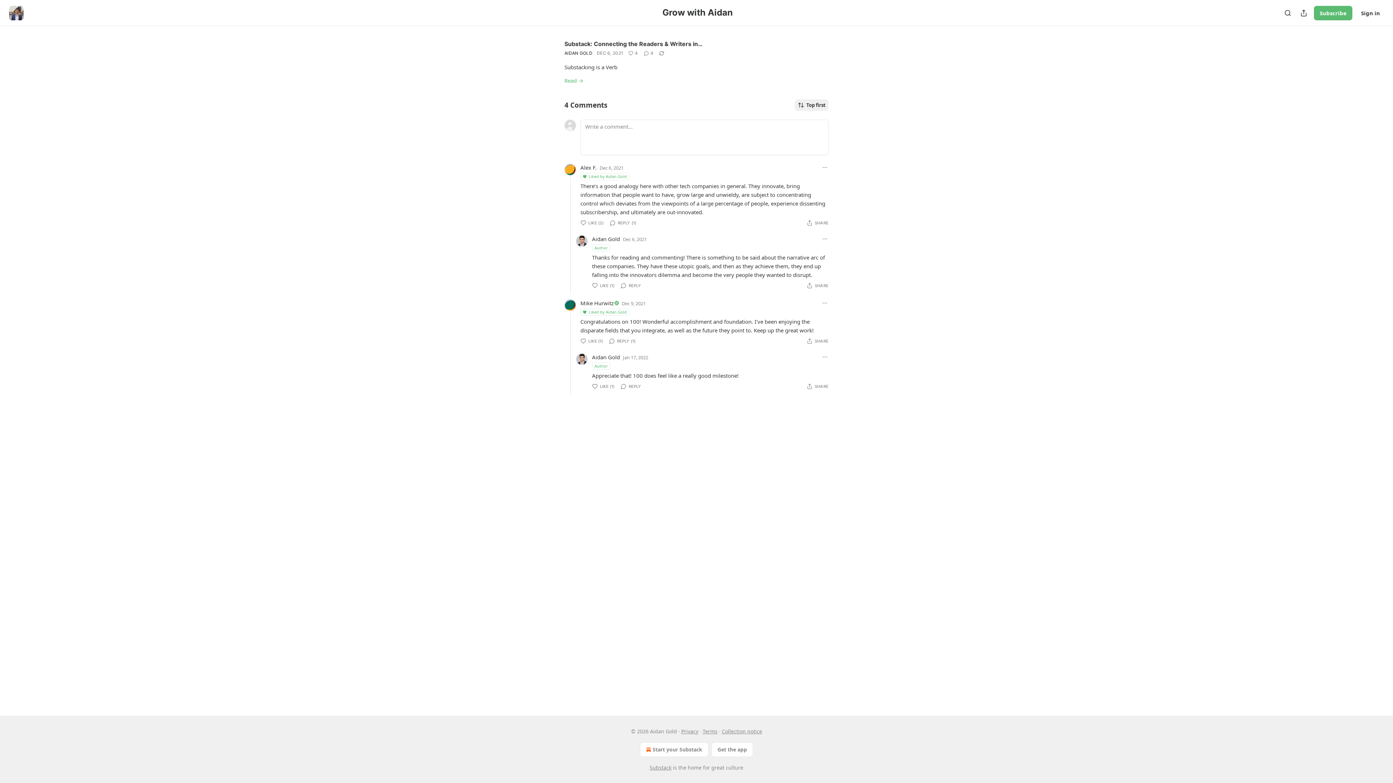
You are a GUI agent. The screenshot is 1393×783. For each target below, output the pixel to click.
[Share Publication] (1304, 13)
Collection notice (742, 731)
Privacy (689, 731)
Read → (573, 80)
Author (601, 247)
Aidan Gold (578, 53)
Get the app (732, 749)
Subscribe (1333, 13)
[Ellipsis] (825, 167)
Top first (816, 105)
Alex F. (588, 167)
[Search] (1288, 13)
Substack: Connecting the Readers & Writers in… (633, 43)
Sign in (1370, 13)
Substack (660, 767)
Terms (710, 731)
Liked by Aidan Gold (608, 176)
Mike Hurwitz (597, 303)
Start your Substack (677, 749)
